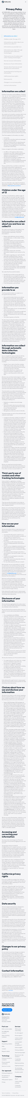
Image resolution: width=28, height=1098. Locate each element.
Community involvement (18, 1086)
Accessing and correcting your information (13, 72)
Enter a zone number (7, 1029)
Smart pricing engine (20, 1052)
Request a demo (7, 1010)
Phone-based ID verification (6, 1063)
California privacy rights (11, 76)
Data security (8, 79)
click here (11, 990)
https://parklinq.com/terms (14, 185)
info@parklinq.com (19, 217)
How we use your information (12, 61)
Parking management (7, 1073)
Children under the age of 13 (12, 39)
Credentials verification (18, 1059)
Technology (5, 1056)
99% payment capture (7, 1079)
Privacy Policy (15, 1093)
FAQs (3, 1046)
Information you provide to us (12, 47)
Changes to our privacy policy (12, 82)
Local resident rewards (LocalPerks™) (18, 1043)
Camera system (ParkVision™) (19, 1038)
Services (17, 1026)
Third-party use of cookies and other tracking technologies (13, 56)
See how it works (6, 1066)
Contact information (10, 85)
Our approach (6, 1071)
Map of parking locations (5, 1036)
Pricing (3, 1082)
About (16, 1079)
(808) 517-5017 (17, 976)
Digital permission (19, 1065)
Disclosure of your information (13, 64)
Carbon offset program (18, 1082)
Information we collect (10, 36)
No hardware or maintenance (6, 1076)
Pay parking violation (7, 1044)
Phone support (18, 1035)
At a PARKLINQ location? (5, 1032)
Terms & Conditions (6, 1093)
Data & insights (18, 1047)
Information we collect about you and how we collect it (14, 43)
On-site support (19, 1033)
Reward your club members (19, 1055)
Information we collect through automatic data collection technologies (13, 51)
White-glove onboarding (18, 1029)
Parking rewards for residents (7, 1059)
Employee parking (19, 1063)
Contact (4, 1049)
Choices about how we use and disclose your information (13, 67)
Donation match (19, 1072)
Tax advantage (19, 1068)
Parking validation (19, 1050)
